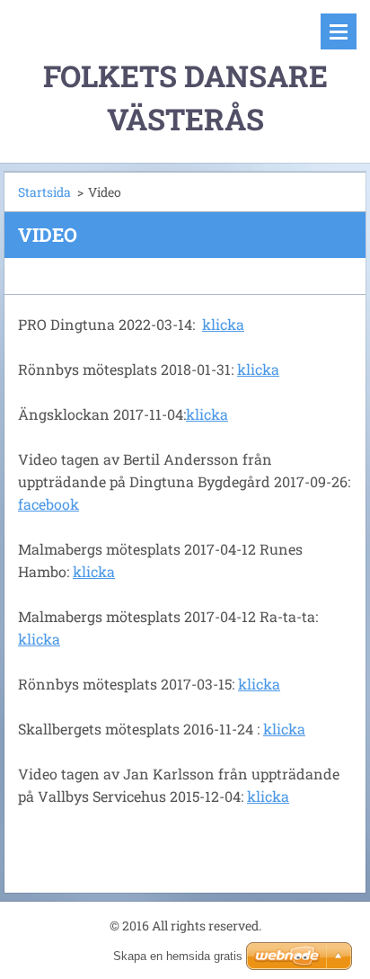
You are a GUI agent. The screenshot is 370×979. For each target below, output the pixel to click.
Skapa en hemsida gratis (177, 956)
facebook (48, 503)
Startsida (44, 191)
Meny (339, 31)
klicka (223, 324)
